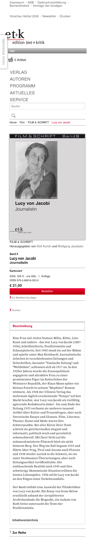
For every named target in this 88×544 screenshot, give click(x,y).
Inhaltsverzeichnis (25, 520)
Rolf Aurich (44, 246)
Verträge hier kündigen (47, 5)
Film (22, 122)
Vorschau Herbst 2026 (24, 16)
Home (13, 122)
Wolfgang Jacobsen (70, 246)
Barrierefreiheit (19, 5)
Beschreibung (22, 326)
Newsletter (49, 16)
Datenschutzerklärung (52, 2)
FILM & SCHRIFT (38, 122)
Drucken (65, 16)
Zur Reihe (19, 532)
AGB (31, 2)
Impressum (17, 2)
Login (12, 50)
